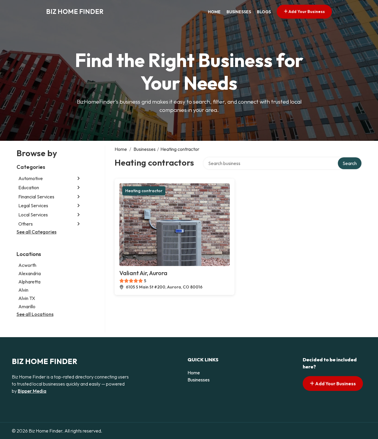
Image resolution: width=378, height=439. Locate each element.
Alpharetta (29, 282)
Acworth (27, 265)
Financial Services (36, 197)
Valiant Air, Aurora (143, 273)
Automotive (30, 178)
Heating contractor (143, 190)
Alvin (23, 290)
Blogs (264, 11)
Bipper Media (32, 391)
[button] (78, 178)
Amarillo (26, 306)
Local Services (33, 215)
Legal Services (33, 205)
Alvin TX (26, 298)
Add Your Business (306, 11)
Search (350, 163)
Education (28, 187)
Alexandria (29, 273)
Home (214, 11)
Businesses (239, 11)
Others (25, 224)
